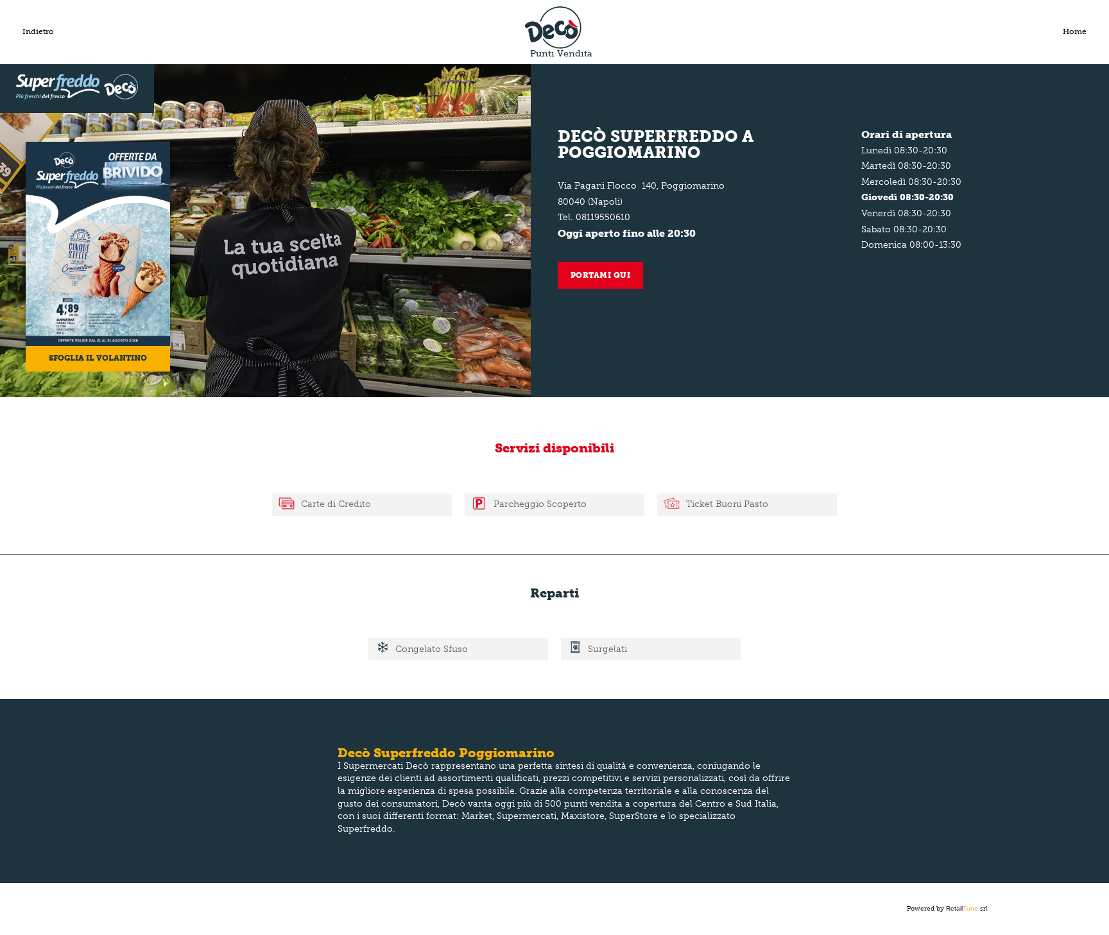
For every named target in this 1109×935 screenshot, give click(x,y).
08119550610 (603, 217)
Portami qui (601, 275)
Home (1075, 31)
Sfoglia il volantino (98, 358)
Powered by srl (947, 909)
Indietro (38, 31)
